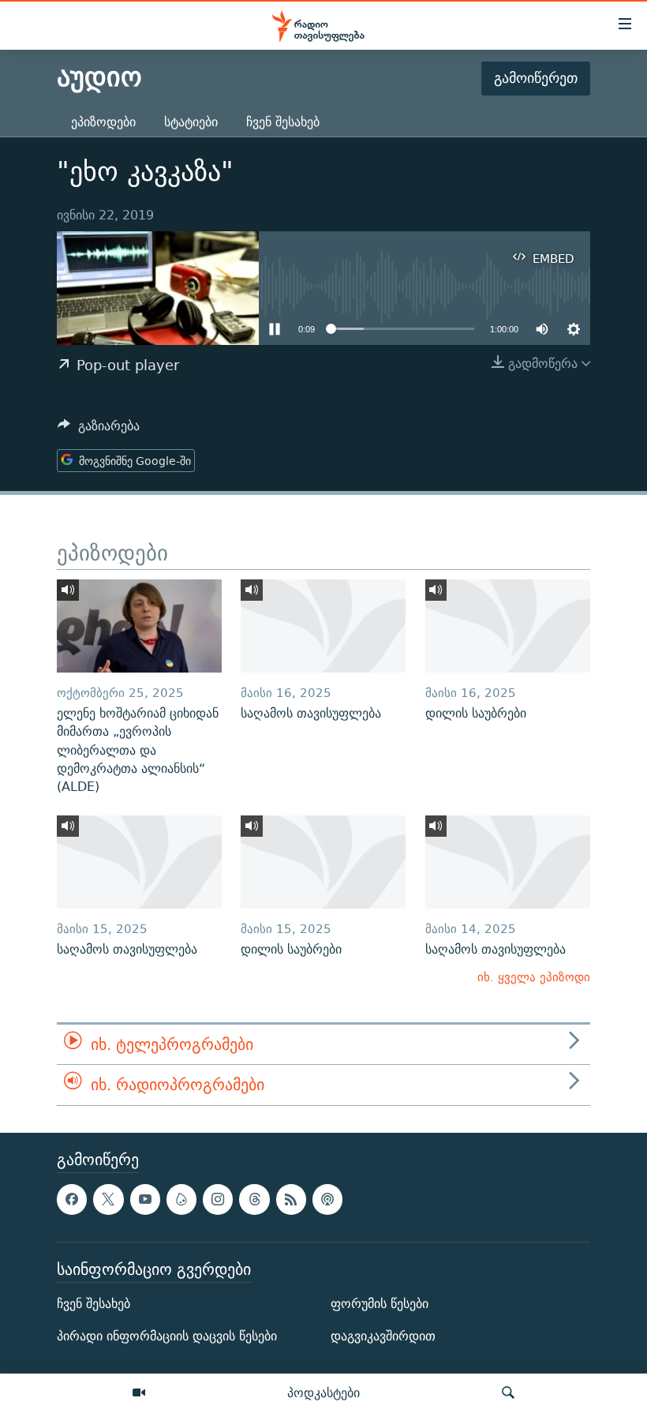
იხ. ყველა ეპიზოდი (533, 977)
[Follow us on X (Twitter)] (108, 1199)
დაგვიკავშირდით (383, 1336)
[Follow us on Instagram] (218, 1199)
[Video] (139, 1393)
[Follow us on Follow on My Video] (181, 1199)
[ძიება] (508, 1393)
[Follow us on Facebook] (72, 1199)
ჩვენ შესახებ (283, 122)
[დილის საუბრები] (507, 626)
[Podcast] (327, 1199)
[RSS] (291, 1199)
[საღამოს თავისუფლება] (323, 626)
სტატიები (191, 122)
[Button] (99, 429)
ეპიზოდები (103, 122)
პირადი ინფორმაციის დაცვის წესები (167, 1336)
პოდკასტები (323, 1392)
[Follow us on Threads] (254, 1199)
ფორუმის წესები (379, 1304)
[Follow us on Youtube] (145, 1199)
